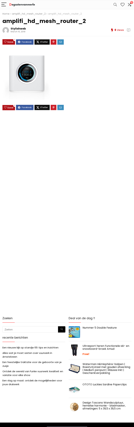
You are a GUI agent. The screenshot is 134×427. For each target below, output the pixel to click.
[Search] (115, 4)
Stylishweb (18, 29)
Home (5, 13)
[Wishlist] (123, 5)
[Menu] (4, 4)
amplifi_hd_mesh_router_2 (29, 13)
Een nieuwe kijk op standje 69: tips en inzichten (30, 347)
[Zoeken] (61, 329)
